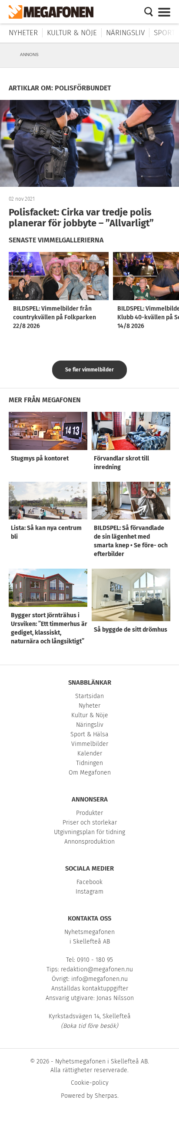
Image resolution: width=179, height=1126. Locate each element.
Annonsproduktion (89, 841)
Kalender (89, 753)
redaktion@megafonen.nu (97, 969)
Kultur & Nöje (72, 32)
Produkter (89, 813)
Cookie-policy (90, 1082)
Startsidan (89, 696)
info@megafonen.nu (99, 979)
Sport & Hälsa (89, 734)
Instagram (89, 891)
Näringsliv (125, 32)
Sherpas (106, 1096)
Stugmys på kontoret (40, 458)
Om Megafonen (90, 772)
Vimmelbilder (89, 744)
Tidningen (89, 763)
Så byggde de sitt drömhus (130, 629)
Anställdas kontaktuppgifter (89, 988)
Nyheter (23, 32)
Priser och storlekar (90, 822)
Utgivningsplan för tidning (89, 832)
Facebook (89, 882)
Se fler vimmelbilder (89, 370)
